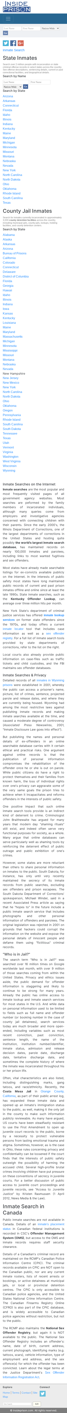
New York (9, 170)
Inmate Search (14, 50)
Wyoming (9, 470)
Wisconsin (10, 465)
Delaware (9, 271)
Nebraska (9, 161)
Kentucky (9, 128)
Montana (8, 156)
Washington (10, 456)
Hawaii (7, 290)
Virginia (8, 452)
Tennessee (10, 433)
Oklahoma (9, 188)
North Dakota (11, 179)
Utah (6, 442)
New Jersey (10, 378)
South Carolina (13, 198)
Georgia (8, 285)
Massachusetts (13, 336)
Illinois (7, 119)
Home (6, 1392)
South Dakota (12, 428)
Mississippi (10, 350)
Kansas (8, 313)
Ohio (6, 184)
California (9, 258)
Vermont (8, 447)
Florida (7, 110)
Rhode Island (11, 193)
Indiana (8, 124)
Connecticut (11, 105)
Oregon (8, 410)
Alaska (7, 239)
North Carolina (12, 174)
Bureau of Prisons (14, 253)
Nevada (8, 165)
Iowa (6, 308)
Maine (7, 133)
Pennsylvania (12, 415)
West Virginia (11, 461)
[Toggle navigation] (8, 18)
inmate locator (13, 628)
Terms (15, 1392)
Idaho (6, 114)
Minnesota (10, 147)
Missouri (8, 151)
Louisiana (9, 322)
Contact (26, 1392)
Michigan (9, 142)
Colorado (9, 262)
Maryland (9, 137)
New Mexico (11, 382)
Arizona (8, 96)
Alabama (9, 234)
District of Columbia (16, 276)
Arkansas (9, 100)
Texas (7, 202)
